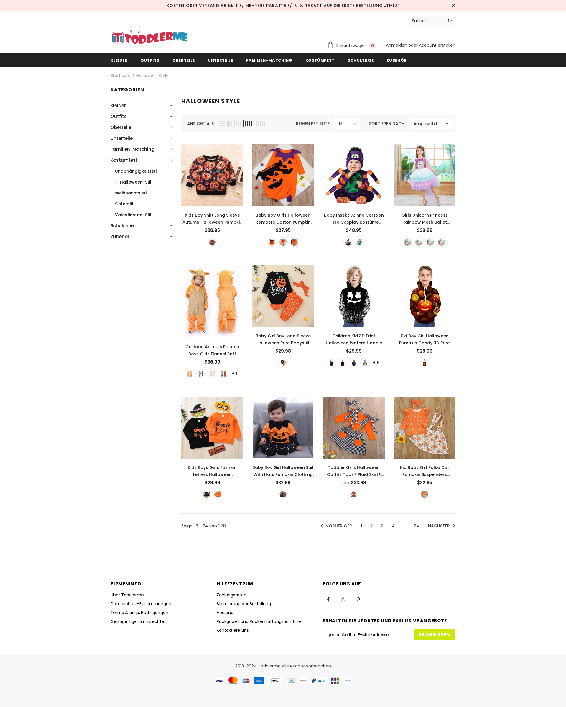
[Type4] (365, 362)
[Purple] (348, 242)
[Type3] (353, 362)
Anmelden (397, 45)
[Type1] (331, 362)
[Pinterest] (358, 599)
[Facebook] (328, 599)
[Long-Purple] (294, 242)
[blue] (430, 242)
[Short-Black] (271, 242)
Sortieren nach (386, 124)
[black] (212, 242)
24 (416, 526)
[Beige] (212, 373)
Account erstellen (437, 45)
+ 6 (376, 363)
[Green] (359, 242)
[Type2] (342, 362)
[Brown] (223, 373)
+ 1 (234, 374)
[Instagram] (343, 599)
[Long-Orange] (283, 242)
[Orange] (189, 373)
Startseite (121, 75)
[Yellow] (283, 494)
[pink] (418, 242)
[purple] (441, 242)
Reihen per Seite (313, 124)
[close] (453, 6)
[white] (407, 242)
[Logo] (150, 37)
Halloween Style (152, 75)
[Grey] (201, 373)
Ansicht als (200, 124)
